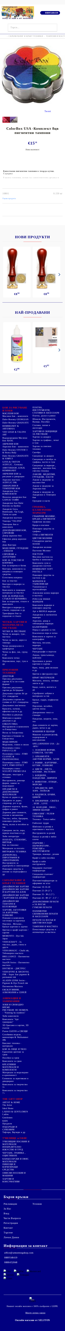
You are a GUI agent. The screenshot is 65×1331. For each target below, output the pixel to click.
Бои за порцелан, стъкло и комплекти (15, 602)
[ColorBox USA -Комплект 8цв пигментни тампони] (32, 105)
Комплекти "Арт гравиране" (10, 1020)
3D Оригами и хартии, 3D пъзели (15, 1026)
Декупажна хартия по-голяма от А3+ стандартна (15, 700)
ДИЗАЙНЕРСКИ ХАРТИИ (15, 886)
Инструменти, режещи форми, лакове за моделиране (13, 783)
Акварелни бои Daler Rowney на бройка (12, 504)
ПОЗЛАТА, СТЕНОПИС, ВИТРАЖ (14, 841)
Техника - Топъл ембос (43, 819)
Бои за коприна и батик (14, 565)
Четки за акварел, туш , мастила (14, 635)
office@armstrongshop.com (18, 1252)
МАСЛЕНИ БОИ (10, 413)
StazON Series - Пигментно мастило (15, 963)
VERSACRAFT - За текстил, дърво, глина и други (14, 944)
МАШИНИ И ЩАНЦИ (43, 731)
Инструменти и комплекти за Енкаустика (15, 728)
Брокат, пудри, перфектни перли (45, 701)
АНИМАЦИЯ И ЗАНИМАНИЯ (11, 1000)
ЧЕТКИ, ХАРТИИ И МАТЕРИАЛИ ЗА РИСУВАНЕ (14, 625)
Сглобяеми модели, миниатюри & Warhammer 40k (15, 1037)
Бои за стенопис (10, 845)
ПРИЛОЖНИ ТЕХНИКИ (10, 671)
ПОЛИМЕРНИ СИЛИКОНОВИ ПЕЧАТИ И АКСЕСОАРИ (45, 914)
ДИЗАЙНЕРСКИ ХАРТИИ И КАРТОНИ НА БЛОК (15, 890)
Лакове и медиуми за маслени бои (43, 481)
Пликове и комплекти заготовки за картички (13, 919)
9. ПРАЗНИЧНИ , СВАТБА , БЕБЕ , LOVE (45, 802)
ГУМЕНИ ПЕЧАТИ (42, 907)
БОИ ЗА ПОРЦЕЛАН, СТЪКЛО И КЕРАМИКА (14, 597)
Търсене (8, 1232)
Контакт (8, 1228)
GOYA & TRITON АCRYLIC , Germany (12, 463)
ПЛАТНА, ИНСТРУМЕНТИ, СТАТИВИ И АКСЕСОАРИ (45, 410)
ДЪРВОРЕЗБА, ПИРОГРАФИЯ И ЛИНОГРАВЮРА (11, 857)
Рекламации (10, 1204)
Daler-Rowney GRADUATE (15, 423)
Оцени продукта (9, 198)
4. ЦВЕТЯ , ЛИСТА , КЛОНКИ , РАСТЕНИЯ (43, 770)
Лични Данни (11, 1237)
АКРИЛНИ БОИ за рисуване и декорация (13, 475)
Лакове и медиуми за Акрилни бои (43, 487)
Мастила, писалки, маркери (41, 644)
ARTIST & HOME (11, 1102)
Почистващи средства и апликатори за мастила (44, 930)
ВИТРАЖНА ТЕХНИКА (14, 852)
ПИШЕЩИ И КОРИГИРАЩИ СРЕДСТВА (10, 1167)
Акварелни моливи (42, 547)
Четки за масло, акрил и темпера (14, 641)
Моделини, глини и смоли (15, 745)
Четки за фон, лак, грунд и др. (15, 653)
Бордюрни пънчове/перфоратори (42, 869)
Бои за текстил (9, 581)
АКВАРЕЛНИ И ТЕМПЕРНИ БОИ (11, 487)
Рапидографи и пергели (44, 652)
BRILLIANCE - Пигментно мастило (15, 957)
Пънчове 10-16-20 (41, 887)
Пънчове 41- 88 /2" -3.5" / (45, 898)
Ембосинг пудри (40, 823)
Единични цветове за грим (13, 1053)
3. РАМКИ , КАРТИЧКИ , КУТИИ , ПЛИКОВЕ (45, 764)
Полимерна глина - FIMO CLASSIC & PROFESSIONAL (15, 756)
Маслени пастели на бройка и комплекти (42, 558)
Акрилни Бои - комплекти (15, 447)
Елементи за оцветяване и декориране (15, 1079)
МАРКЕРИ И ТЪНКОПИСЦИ (40, 582)
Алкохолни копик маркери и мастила (45, 594)
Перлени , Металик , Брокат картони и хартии (15, 925)
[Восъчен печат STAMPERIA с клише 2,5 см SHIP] (46, 268)
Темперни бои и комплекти (10, 525)
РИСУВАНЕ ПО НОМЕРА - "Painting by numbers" (15, 1011)
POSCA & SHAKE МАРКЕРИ (41, 600)
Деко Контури (9, 545)
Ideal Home (7, 1108)
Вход (6, 1213)
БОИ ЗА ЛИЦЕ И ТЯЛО (14, 1049)
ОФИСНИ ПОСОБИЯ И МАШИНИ (14, 1174)
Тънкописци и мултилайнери (39, 588)
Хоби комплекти (10, 1016)
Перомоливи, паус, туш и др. (15, 662)
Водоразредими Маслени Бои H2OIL (14, 439)
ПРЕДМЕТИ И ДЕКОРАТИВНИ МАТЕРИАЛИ (10, 792)
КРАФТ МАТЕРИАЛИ (43, 678)
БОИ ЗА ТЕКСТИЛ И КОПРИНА (13, 561)
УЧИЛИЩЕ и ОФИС (15, 1138)
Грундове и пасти (41, 501)
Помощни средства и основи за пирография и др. (14, 871)
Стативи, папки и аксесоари (41, 426)
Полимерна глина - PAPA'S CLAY (11, 749)
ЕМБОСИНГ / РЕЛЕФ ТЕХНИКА (43, 815)
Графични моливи (41, 522)
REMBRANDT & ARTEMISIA (10, 427)
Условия (37, 1204)
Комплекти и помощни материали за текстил (13, 591)
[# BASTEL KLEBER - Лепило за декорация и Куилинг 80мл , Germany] (17, 344)
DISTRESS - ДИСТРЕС (14, 968)
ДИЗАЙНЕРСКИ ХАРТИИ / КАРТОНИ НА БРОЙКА (15, 896)
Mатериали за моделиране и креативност (15, 1073)
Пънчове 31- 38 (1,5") (43, 894)
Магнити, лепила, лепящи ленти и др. (45, 682)
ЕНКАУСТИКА (10, 724)
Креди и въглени (40, 525)
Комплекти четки (11, 658)
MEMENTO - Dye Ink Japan (13, 937)
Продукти (7, 1124)
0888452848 (10, 1262)
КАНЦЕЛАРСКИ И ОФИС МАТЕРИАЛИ (15, 1160)
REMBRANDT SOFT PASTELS (42, 570)
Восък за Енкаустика (12, 733)
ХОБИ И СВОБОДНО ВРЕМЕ (12, 1006)
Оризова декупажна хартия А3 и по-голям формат (13, 681)
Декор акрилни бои (12, 536)
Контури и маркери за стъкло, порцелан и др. (14, 608)
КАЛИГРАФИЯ (39, 627)
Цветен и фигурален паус (45, 674)
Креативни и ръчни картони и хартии (42, 662)
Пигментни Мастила (12, 986)
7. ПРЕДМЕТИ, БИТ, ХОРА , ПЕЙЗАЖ (43, 789)
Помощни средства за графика (43, 530)
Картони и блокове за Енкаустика (13, 737)
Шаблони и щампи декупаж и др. (11, 719)
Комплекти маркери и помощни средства (43, 606)
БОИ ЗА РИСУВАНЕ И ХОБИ (14, 409)
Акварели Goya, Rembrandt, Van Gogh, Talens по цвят (13, 512)
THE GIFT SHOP (12, 1099)
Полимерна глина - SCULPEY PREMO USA (14, 769)
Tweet (47, 111)
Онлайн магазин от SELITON (32, 1320)
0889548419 (51, 13)
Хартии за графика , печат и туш (45, 441)
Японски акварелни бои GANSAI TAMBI (14, 498)
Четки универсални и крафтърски (13, 647)
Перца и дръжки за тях (43, 630)
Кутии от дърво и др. (13, 797)
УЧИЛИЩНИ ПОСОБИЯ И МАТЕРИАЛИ (15, 1142)
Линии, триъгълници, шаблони (43, 656)
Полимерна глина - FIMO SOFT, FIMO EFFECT (15, 763)
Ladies (5, 1114)
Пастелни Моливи (41, 551)
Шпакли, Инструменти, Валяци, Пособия (44, 420)
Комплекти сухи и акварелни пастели (41, 564)
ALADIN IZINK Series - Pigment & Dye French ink (15, 981)
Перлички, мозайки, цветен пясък (42, 707)
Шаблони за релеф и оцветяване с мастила (43, 828)
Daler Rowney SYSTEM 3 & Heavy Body (14, 451)
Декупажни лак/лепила (14, 705)
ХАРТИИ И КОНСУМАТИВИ (11, 1180)
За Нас (7, 1208)
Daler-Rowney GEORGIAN (15, 419)
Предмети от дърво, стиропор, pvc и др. (12, 801)
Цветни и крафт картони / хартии (15, 931)
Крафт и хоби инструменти (39, 862)
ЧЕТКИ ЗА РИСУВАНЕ (14, 631)
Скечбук (36, 452)
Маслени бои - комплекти (15, 416)
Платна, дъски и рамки (43, 416)
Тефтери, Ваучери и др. (14, 1132)
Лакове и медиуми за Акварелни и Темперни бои (44, 495)
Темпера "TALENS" (12, 521)
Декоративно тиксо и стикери (43, 713)
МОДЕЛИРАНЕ (10, 742)
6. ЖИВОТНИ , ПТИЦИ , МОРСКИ (45, 783)
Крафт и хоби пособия (43, 858)
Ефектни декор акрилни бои (14, 540)
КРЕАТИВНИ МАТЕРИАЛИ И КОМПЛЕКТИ (10, 1067)
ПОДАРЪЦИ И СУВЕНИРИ (9, 1128)
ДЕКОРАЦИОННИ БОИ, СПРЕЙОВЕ (14, 531)
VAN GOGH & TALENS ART (14, 433)
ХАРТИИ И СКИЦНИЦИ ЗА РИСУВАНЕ (44, 432)
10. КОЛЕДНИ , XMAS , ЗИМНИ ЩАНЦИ (44, 808)
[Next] (59, 274)
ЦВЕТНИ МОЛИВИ (42, 538)
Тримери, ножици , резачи (45, 854)
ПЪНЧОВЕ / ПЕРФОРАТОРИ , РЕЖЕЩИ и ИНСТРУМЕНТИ (41, 847)
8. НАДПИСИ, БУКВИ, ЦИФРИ (44, 795)
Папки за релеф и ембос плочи (44, 838)
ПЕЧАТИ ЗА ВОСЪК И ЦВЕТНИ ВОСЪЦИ (44, 921)
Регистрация (11, 1223)
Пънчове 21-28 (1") (42, 891)
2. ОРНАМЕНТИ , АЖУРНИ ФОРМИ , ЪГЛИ (45, 757)
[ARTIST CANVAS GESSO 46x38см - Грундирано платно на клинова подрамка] (46, 337)
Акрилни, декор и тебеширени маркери (42, 622)
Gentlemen (7, 1118)
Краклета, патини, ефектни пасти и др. (12, 710)
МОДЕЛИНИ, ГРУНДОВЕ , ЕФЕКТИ (15, 549)
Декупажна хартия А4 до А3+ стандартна (14, 694)
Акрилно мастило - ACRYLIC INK (12, 481)
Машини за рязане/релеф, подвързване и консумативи (45, 737)
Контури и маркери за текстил (13, 585)
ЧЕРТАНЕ (37, 649)
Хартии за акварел (41, 437)
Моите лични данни (35, 1313)
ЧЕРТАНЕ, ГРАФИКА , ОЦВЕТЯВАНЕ (14, 1154)
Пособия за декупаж (12, 715)
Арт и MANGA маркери (44, 611)
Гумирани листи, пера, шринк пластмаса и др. (13, 831)
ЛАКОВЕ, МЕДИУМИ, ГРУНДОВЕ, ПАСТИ (43, 475)
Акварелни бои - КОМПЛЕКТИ (10, 492)
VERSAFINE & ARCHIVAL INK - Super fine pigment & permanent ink (15, 974)
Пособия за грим (10, 1058)
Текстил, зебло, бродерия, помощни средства (15, 819)
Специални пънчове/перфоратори (42, 875)
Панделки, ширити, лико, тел (45, 720)
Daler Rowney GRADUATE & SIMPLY (15, 457)
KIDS (5, 1121)
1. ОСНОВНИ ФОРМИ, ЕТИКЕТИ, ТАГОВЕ (44, 751)
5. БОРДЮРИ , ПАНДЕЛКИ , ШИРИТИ (44, 776)
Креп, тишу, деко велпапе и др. (45, 669)
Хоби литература (10, 836)
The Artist (7, 1105)
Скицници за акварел (43, 456)
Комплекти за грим (12, 1061)
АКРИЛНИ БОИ (10, 444)
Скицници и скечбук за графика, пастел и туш (44, 460)
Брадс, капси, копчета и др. (44, 688)
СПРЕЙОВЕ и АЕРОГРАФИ (9, 555)
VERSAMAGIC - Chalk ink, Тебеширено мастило (15, 951)
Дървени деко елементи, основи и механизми (14, 813)
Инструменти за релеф (43, 833)
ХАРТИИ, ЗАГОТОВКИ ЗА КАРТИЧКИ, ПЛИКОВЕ (14, 912)
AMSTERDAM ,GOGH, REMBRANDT (13, 469)
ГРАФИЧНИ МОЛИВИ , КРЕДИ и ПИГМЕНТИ (44, 517)
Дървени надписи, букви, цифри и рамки (15, 807)
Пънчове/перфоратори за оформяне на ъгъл (44, 882)
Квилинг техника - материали (11, 1044)
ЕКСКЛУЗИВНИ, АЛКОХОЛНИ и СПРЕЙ (14, 991)
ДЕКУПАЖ (8, 676)
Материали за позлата (13, 848)
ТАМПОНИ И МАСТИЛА (45, 926)
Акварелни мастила (12, 518)
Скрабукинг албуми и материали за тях (43, 694)
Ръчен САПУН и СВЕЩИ (15, 1031)
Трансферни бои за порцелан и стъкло (11, 614)
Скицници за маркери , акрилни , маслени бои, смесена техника (44, 468)
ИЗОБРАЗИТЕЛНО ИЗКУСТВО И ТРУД (12, 1148)
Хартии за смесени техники (41, 447)
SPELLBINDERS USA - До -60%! (45, 745)
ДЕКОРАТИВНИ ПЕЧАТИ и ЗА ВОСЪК (45, 903)
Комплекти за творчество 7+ (15, 1091)
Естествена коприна (12, 577)
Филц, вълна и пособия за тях (15, 825)
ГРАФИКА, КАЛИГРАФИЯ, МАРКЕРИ (42, 510)
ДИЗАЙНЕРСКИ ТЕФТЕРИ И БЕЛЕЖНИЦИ (10, 904)
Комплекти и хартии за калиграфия (44, 637)
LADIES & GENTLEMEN (15, 1112)
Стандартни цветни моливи (42, 542)
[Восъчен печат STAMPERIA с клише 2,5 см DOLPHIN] (16, 268)
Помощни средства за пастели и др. (43, 576)
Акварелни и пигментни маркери (44, 616)
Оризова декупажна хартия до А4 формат (12, 688)
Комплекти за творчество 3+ (15, 1085)
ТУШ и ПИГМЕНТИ (42, 535)
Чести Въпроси (12, 1218)
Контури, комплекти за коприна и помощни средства (13, 571)
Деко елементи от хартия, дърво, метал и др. (45, 726)
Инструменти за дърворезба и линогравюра (15, 864)
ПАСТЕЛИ (37, 554)
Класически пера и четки (45, 633)
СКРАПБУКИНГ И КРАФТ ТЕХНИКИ (26, 36)
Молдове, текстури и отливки (12, 775)
